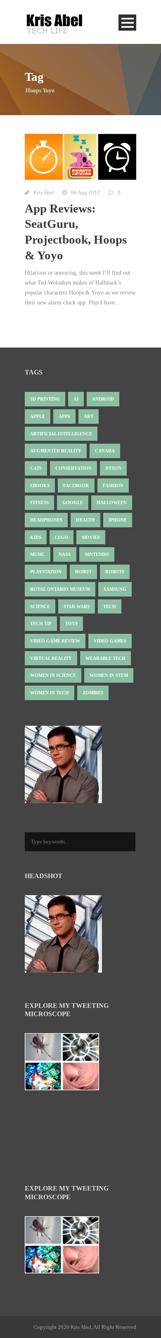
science (40, 606)
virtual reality (51, 658)
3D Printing (45, 398)
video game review (55, 640)
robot (83, 571)
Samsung (115, 589)
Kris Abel (43, 192)
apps (64, 416)
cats (36, 468)
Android (103, 398)
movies (91, 537)
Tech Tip (41, 623)
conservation (73, 468)
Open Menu (127, 22)
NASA (65, 554)
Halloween (112, 502)
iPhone (118, 519)
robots (114, 571)
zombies (93, 692)
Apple (37, 416)
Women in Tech (49, 692)
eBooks (40, 485)
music (37, 554)
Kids (35, 537)
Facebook (76, 485)
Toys (71, 623)
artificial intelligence (61, 433)
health (85, 519)
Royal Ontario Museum (60, 589)
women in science (53, 675)
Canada (105, 450)
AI (75, 398)
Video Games (110, 640)
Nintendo (97, 554)
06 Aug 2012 (85, 192)
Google (72, 502)
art (88, 416)
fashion (113, 485)
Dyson (113, 468)
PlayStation (46, 571)
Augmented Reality (55, 450)
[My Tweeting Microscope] (66, 1064)
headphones (46, 519)
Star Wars (77, 606)
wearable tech (105, 658)
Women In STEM (109, 675)
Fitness (39, 502)
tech (109, 606)
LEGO (61, 537)
